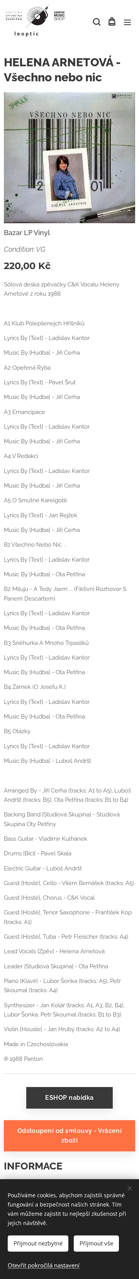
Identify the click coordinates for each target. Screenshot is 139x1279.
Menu (127, 22)
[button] (96, 22)
